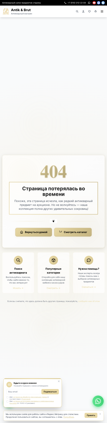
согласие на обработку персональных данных (30, 397)
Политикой (26, 399)
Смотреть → (53, 288)
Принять (91, 415)
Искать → (18, 288)
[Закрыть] (100, 414)
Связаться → (89, 287)
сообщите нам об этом (89, 301)
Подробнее (68, 417)
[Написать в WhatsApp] (98, 401)
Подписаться (50, 391)
